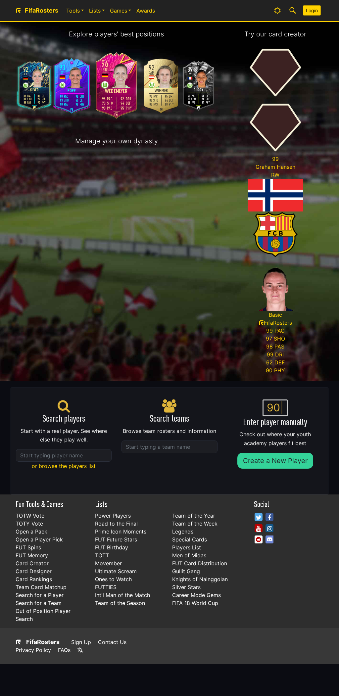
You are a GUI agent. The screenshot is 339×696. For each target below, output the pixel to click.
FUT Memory (32, 555)
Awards (145, 10)
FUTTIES (106, 587)
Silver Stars (186, 587)
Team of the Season (120, 603)
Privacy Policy (33, 650)
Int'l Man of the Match (122, 595)
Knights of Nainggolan (200, 579)
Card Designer (34, 571)
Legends (182, 531)
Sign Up (81, 642)
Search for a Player (40, 595)
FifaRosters (43, 641)
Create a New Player (275, 461)
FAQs (64, 650)
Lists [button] (95, 10)
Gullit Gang (186, 571)
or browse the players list (64, 466)
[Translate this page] (80, 650)
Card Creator (32, 563)
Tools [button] (73, 10)
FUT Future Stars (116, 539)
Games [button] (118, 10)
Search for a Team (39, 603)
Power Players (113, 515)
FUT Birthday (111, 547)
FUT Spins (28, 547)
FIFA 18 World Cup (195, 603)
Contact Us (112, 642)
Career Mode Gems (196, 595)
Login (312, 10)
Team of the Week (195, 523)
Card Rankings (34, 579)
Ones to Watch (113, 579)
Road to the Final (116, 523)
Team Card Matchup (41, 587)
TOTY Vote (29, 523)
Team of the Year (193, 515)
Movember (108, 563)
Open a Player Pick (39, 539)
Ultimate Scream (116, 571)
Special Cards (189, 539)
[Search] (292, 10)
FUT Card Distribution (199, 563)
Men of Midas (189, 555)
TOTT (102, 555)
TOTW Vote (30, 515)
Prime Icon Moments (120, 531)
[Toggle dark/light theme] (277, 10)
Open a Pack (31, 531)
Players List (186, 547)
